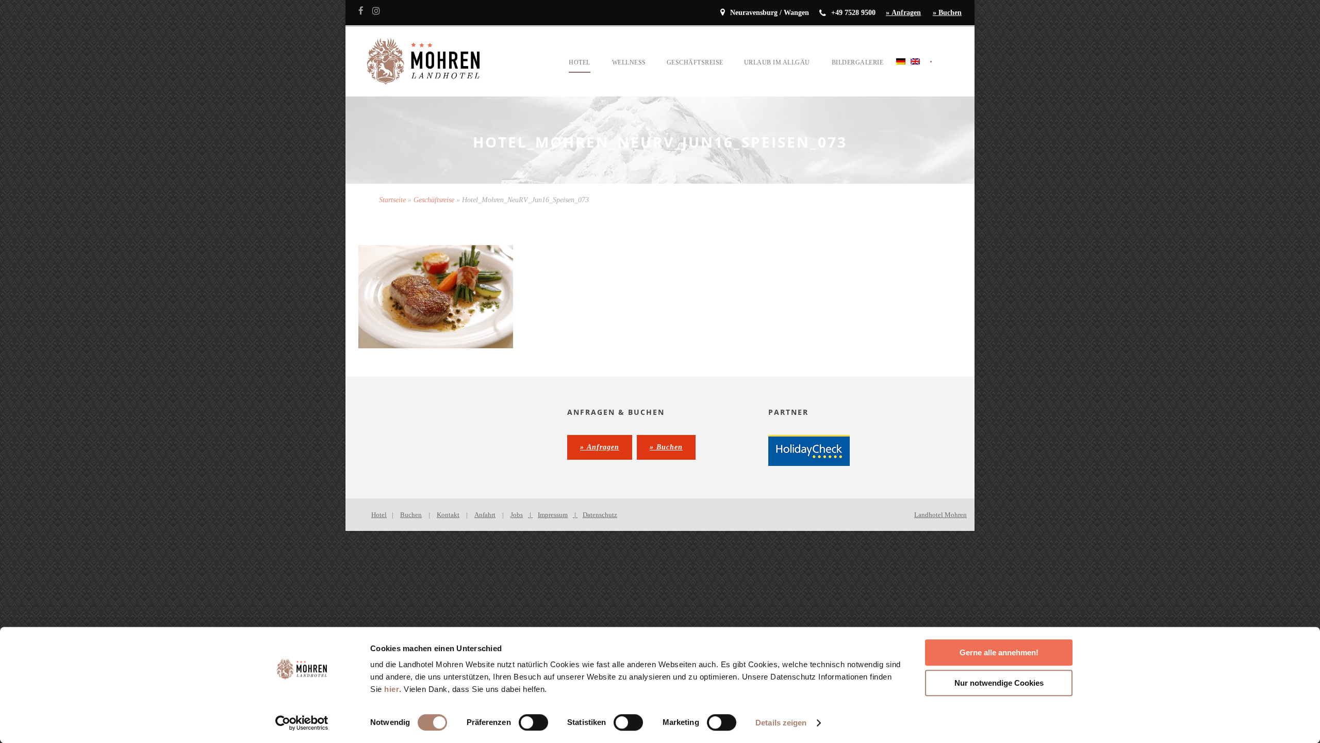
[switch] (533, 722)
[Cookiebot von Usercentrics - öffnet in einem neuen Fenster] (302, 723)
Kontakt (448, 515)
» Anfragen (903, 13)
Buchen (411, 515)
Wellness (629, 62)
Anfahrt (485, 515)
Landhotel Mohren (940, 515)
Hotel (579, 62)
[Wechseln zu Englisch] (915, 74)
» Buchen (947, 13)
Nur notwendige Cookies (999, 683)
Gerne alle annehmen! (999, 652)
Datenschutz (600, 515)
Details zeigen (780, 722)
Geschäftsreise (695, 62)
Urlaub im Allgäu (777, 62)
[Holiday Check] (809, 450)
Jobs (516, 515)
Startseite (392, 200)
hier (391, 689)
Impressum (553, 515)
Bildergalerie (858, 62)
